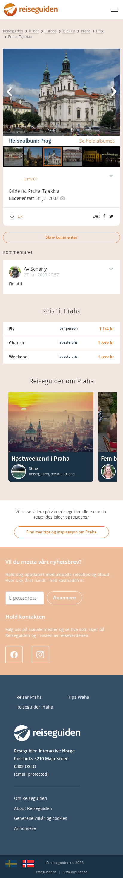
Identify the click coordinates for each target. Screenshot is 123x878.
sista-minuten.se (75, 872)
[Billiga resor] (11, 863)
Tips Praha (78, 697)
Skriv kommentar (62, 237)
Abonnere (64, 598)
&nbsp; (10, 148)
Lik (20, 216)
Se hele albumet (96, 141)
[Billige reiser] (28, 863)
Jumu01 (31, 179)
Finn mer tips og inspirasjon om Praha (61, 532)
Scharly (38, 269)
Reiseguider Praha (34, 707)
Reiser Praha (29, 697)
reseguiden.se (46, 872)
